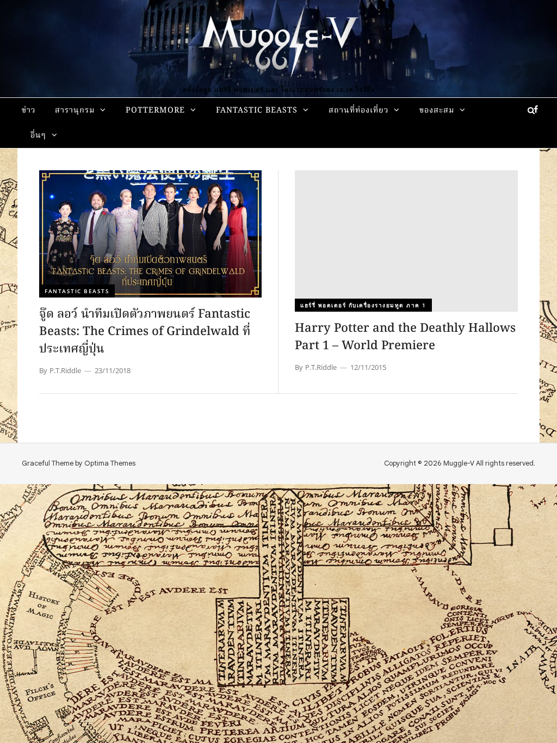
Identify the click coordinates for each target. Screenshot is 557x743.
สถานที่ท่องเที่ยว (358, 110)
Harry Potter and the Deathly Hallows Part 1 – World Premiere (405, 337)
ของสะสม (436, 110)
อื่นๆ (38, 135)
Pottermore (155, 110)
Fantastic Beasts (257, 110)
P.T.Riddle (65, 370)
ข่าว (28, 110)
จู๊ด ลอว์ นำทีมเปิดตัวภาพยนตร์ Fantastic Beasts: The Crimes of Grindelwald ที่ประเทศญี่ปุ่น (144, 332)
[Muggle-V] (278, 43)
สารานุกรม (75, 110)
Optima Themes (109, 463)
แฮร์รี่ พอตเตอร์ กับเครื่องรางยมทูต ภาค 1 (363, 305)
